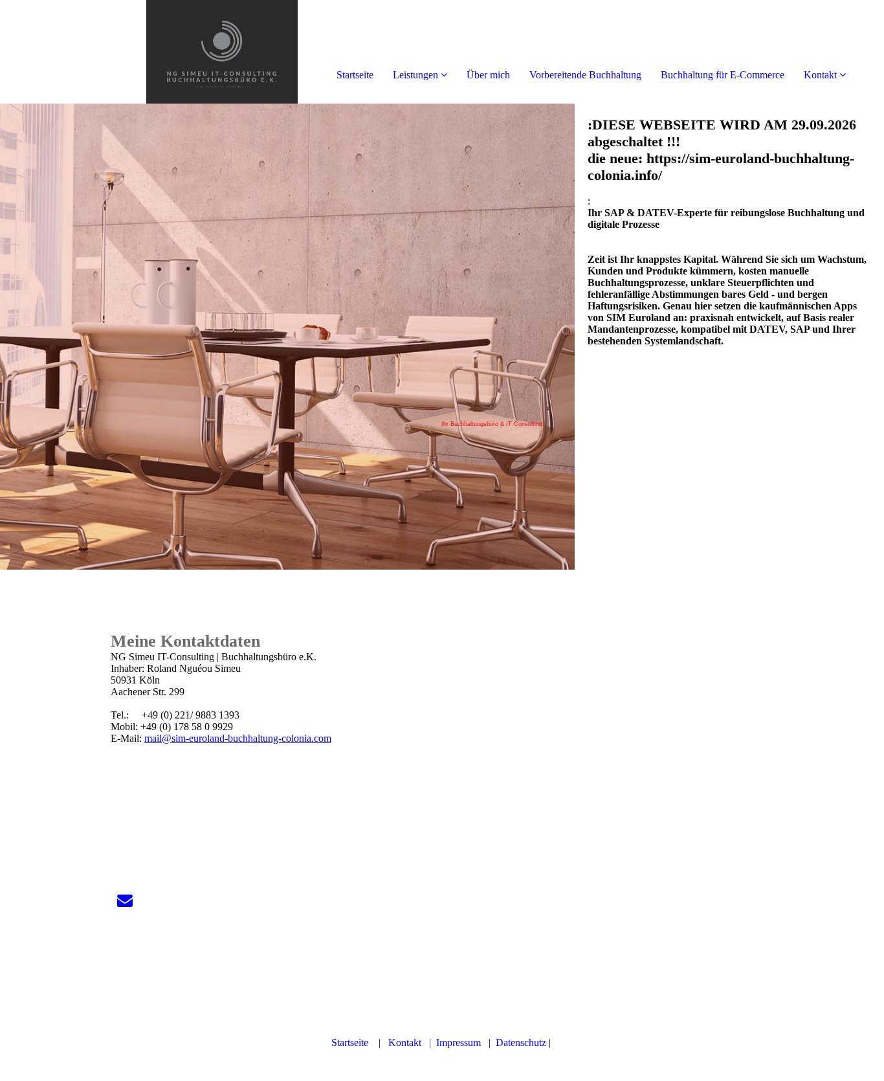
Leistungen (415, 74)
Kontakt (820, 74)
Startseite (355, 74)
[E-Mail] (125, 900)
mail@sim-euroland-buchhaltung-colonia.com (237, 738)
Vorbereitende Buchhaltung (585, 74)
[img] (149, 52)
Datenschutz (521, 1042)
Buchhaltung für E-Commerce (722, 74)
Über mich (488, 74)
